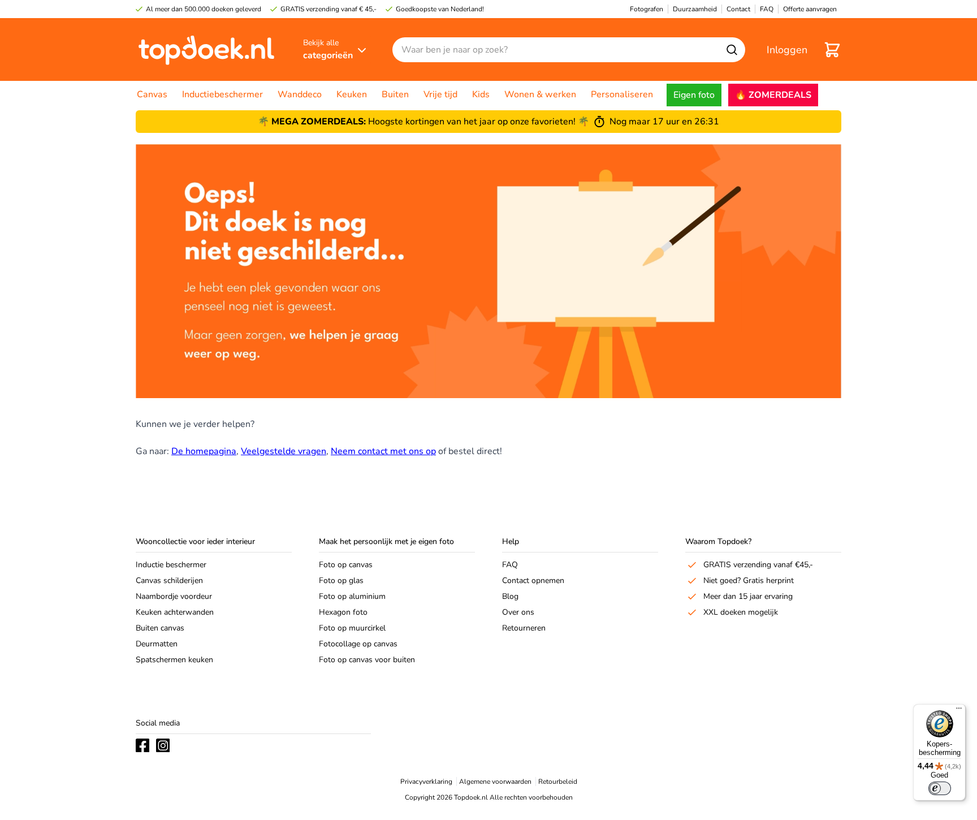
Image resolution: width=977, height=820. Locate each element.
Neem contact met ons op (383, 451)
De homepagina (203, 451)
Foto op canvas (346, 564)
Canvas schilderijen (169, 580)
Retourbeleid (557, 781)
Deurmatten (157, 643)
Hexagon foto (343, 612)
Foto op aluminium (352, 596)
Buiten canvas (160, 628)
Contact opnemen (533, 580)
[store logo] (206, 49)
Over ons (518, 612)
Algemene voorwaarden (495, 781)
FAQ (510, 564)
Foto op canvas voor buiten (367, 659)
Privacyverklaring (426, 781)
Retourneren (524, 628)
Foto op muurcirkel (352, 628)
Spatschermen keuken (174, 659)
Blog (510, 596)
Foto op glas (341, 580)
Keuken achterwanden (175, 612)
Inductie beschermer (171, 564)
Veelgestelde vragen (283, 451)
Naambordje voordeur (174, 596)
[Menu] (959, 711)
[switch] (939, 788)
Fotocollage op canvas (358, 643)
